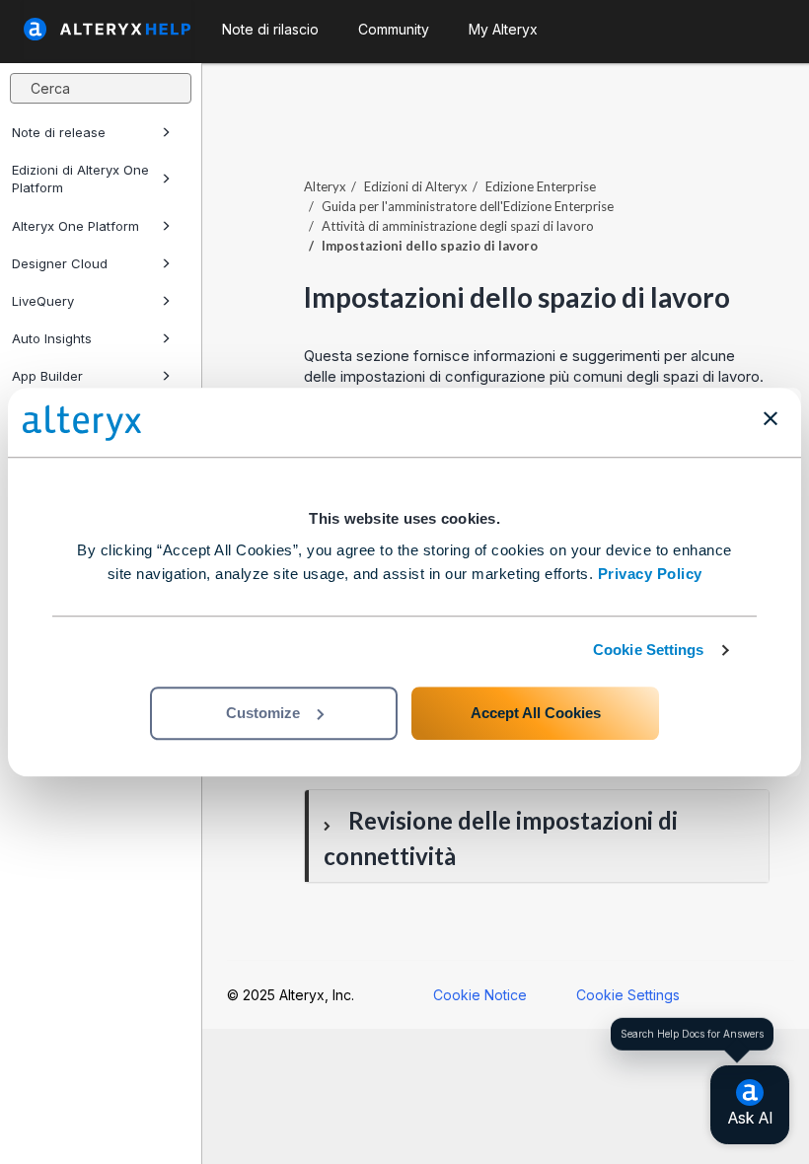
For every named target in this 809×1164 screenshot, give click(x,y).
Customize (263, 712)
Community (393, 29)
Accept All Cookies (536, 712)
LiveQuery (43, 301)
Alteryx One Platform (75, 226)
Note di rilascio (270, 29)
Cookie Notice (480, 994)
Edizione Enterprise (540, 186)
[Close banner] (770, 418)
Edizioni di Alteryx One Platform (80, 178)
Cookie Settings (648, 649)
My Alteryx (503, 29)
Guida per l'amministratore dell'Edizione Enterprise (468, 206)
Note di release (59, 132)
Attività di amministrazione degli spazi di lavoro (458, 226)
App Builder (47, 376)
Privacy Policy (650, 573)
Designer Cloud (60, 263)
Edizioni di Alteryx (416, 186)
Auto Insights (52, 338)
